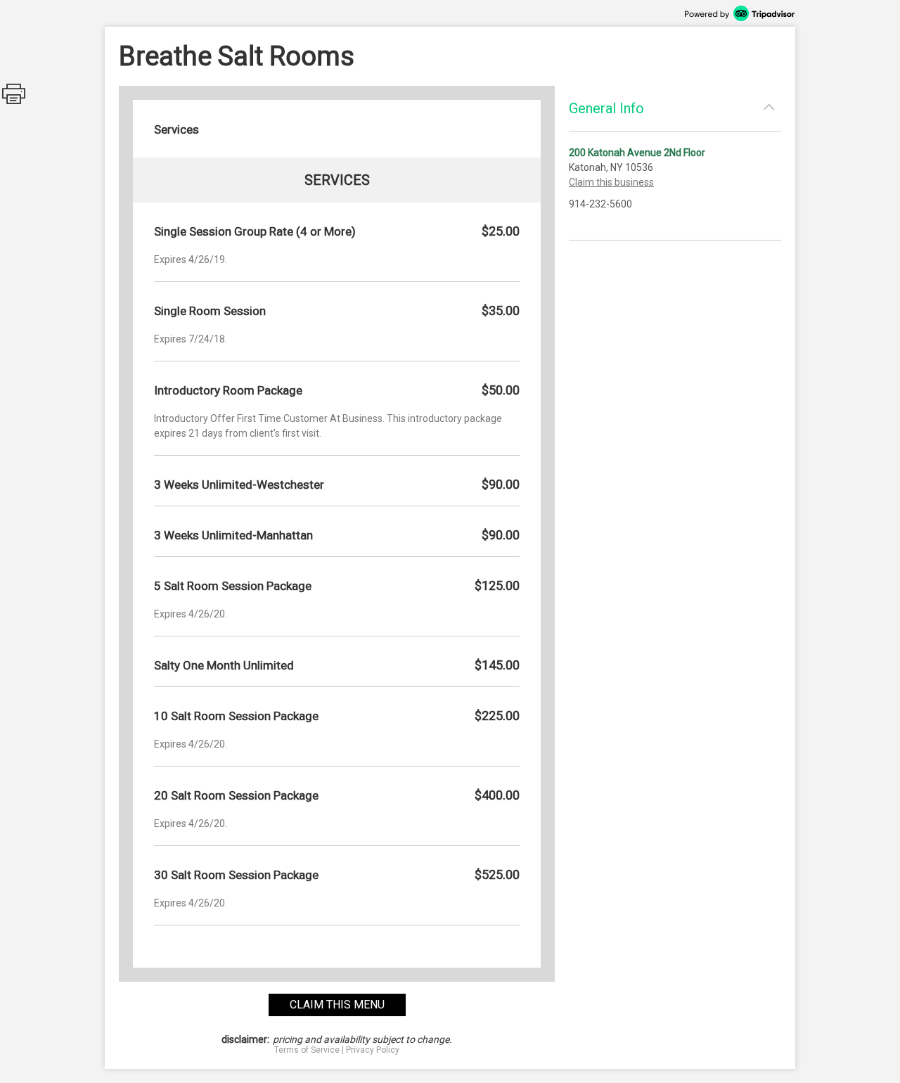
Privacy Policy (372, 1050)
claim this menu (337, 1004)
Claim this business (611, 182)
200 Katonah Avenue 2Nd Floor (637, 152)
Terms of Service (307, 1050)
